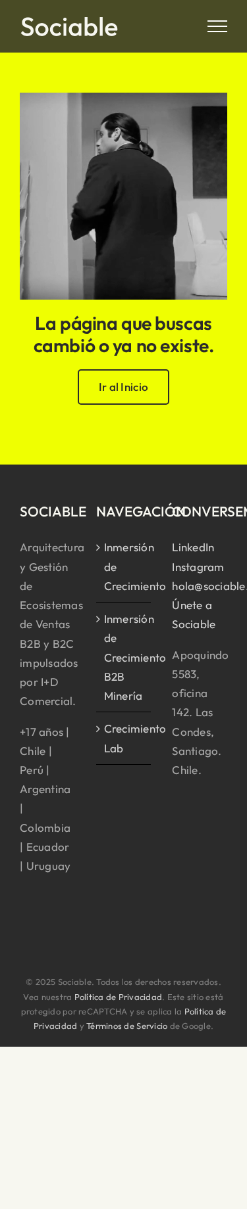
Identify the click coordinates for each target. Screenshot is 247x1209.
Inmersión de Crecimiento (124, 566)
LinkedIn (193, 547)
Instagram (198, 567)
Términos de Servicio (126, 1025)
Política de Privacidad (118, 997)
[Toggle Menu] (218, 26)
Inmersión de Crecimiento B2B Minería (124, 657)
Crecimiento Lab (124, 737)
